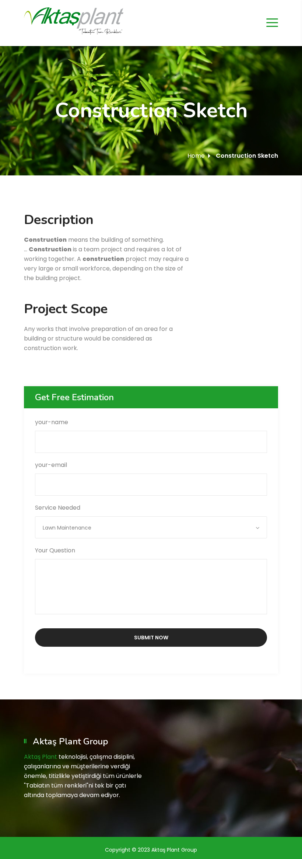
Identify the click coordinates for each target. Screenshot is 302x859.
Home (196, 155)
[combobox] (151, 527)
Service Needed (63, 517)
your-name (51, 422)
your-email (51, 465)
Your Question (55, 550)
